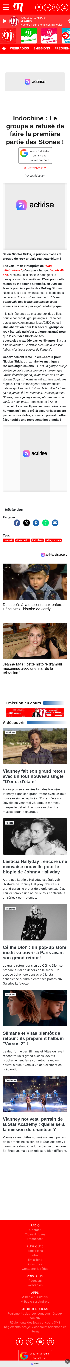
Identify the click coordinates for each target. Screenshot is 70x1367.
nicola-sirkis (22, 540)
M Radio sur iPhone (35, 1297)
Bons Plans (35, 1251)
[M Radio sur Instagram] (50, 1341)
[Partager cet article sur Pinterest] (35, 525)
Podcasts (35, 1280)
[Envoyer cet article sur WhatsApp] (44, 525)
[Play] (5, 21)
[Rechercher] (56, 7)
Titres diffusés (35, 1234)
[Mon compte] (64, 7)
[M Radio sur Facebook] (19, 1341)
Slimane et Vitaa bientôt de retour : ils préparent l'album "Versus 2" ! (33, 1038)
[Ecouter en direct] (47, 7)
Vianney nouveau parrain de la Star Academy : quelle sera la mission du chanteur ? (34, 1124)
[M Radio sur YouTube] (40, 1341)
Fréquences (35, 1239)
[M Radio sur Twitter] (29, 1341)
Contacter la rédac (35, 1268)
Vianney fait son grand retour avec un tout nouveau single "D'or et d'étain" (34, 776)
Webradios (19, 48)
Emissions (41, 48)
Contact (35, 1230)
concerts (8, 540)
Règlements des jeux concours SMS (35, 1322)
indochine (37, 540)
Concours (35, 1264)
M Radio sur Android (35, 1301)
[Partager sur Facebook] (16, 525)
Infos (35, 1255)
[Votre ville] (39, 7)
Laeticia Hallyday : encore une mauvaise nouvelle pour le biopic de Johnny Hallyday (35, 866)
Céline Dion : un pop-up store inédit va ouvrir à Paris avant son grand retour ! (34, 952)
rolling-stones (53, 540)
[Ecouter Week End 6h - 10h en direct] (35, 712)
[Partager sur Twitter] (25, 525)
